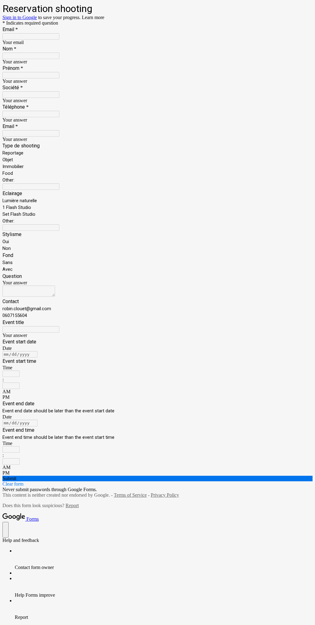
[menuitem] (164, 559)
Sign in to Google (19, 17)
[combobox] (11, 374)
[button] (157, 478)
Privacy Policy (165, 495)
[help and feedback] (5, 530)
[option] (157, 392)
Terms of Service (130, 495)
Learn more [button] (93, 17)
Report (72, 505)
